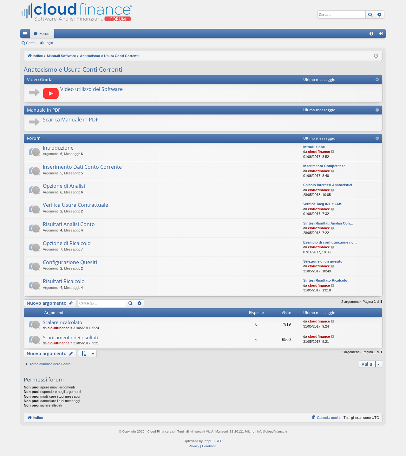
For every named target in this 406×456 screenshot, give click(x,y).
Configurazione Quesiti (70, 262)
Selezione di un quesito (323, 261)
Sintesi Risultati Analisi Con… (328, 223)
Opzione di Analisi (64, 185)
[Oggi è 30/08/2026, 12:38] (376, 56)
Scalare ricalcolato (62, 322)
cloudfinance (319, 151)
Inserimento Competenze (324, 166)
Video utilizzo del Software (91, 89)
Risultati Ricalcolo (64, 281)
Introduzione (58, 147)
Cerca (31, 43)
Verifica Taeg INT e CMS (322, 204)
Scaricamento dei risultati (70, 337)
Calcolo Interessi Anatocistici (327, 185)
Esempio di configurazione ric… (330, 242)
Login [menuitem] (382, 34)
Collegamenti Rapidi (26, 34)
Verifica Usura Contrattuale (75, 204)
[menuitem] (371, 33)
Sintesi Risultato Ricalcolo (325, 280)
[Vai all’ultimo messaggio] (333, 321)
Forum (44, 33)
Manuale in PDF (43, 110)
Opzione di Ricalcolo (67, 243)
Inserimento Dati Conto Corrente (82, 166)
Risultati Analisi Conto (69, 224)
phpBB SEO (214, 441)
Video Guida (40, 79)
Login (49, 43)
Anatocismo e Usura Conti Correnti (73, 69)
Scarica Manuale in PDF (70, 119)
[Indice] (76, 14)
